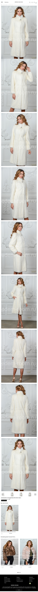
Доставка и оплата (20, 580)
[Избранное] (34, 2)
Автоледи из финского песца (26, 565)
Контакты (30, 581)
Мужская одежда (7, 580)
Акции (5, 582)
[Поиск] (29, 2)
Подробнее (34, 587)
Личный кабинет (32, 578)
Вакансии (30, 580)
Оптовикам (18, 578)
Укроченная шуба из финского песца (8, 565)
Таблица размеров (20, 581)
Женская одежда (7, 578)
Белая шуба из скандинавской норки (8, 531)
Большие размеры (7, 581)
